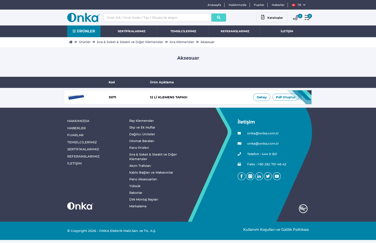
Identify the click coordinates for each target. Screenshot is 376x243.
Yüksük (135, 186)
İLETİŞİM (287, 31)
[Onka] (80, 206)
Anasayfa (214, 5)
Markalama (137, 206)
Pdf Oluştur (285, 97)
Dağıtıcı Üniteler (142, 134)
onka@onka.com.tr (262, 133)
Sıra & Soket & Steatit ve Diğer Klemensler (130, 42)
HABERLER (76, 128)
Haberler (278, 5)
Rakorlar (135, 193)
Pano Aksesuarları (143, 179)
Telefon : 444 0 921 (261, 154)
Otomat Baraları (141, 141)
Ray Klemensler (141, 121)
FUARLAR (75, 135)
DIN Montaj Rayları (143, 199)
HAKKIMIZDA (78, 121)
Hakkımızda (237, 5)
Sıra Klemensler (182, 42)
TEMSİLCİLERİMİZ (183, 31)
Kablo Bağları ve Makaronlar (151, 172)
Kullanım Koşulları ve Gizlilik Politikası (274, 230)
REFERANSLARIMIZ (235, 31)
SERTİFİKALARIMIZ (132, 31)
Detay (262, 97)
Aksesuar (207, 42)
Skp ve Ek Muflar (142, 127)
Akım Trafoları (140, 166)
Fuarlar (259, 5)
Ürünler (85, 42)
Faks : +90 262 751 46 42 (266, 164)
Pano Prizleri (139, 148)
